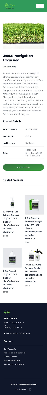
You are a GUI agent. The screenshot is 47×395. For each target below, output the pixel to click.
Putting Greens (10, 357)
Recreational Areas (12, 361)
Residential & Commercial (15, 353)
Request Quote (23, 167)
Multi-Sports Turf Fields (14, 364)
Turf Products (10, 349)
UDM (35, 384)
